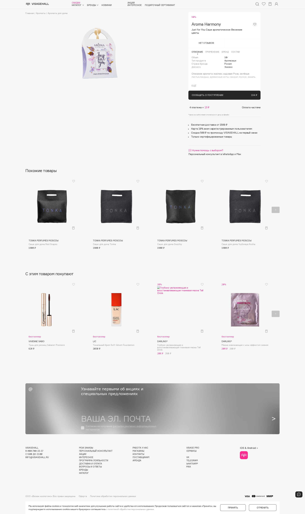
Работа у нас (140, 448)
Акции (131, 3)
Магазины (138, 451)
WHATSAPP (192, 463)
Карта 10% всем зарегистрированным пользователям (221, 128)
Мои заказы (86, 448)
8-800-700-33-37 (34, 451)
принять (233, 507)
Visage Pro (192, 448)
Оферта (83, 496)
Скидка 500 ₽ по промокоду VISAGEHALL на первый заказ (224, 132)
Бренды (83, 470)
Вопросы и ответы (90, 467)
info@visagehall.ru (37, 457)
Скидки (76, 3)
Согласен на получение (121, 428)
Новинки (107, 5)
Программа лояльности (93, 460)
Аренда (137, 460)
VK (187, 457)
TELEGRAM (192, 460)
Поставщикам (141, 457)
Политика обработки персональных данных (113, 496)
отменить (263, 507)
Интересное (135, 5)
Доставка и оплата (90, 463)
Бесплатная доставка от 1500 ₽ (209, 124)
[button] (29, 210)
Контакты (138, 454)
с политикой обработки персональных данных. (130, 509)
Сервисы (191, 451)
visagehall (31, 448)
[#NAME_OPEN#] (298, 494)
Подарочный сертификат (160, 5)
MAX (188, 467)
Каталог (84, 473)
